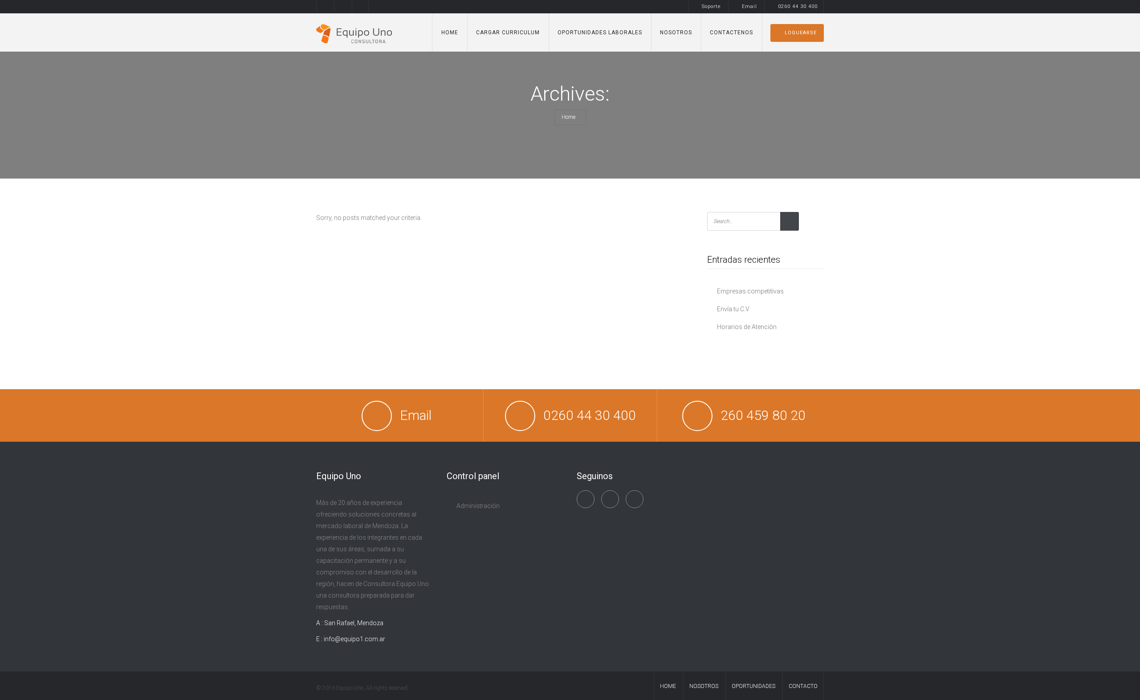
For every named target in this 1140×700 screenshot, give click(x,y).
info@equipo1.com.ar (354, 639)
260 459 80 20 (763, 415)
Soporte (711, 6)
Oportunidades (753, 686)
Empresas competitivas (750, 291)
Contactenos (731, 32)
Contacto (803, 686)
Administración (478, 505)
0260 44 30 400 (798, 6)
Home (449, 32)
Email (749, 6)
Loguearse (801, 33)
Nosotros (676, 32)
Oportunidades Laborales (600, 32)
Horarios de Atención (747, 326)
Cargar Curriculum (508, 32)
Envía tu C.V (733, 309)
